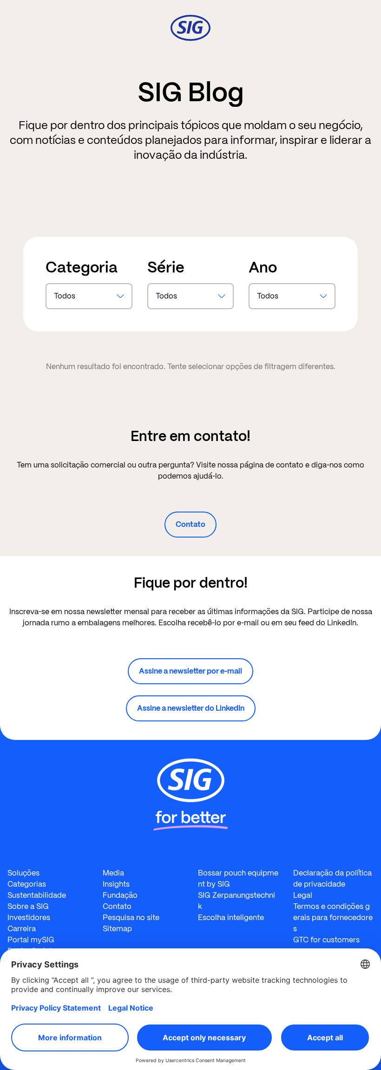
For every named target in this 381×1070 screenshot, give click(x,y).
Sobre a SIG (28, 906)
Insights (116, 884)
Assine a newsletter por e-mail (190, 671)
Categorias (26, 884)
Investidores (28, 917)
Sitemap (117, 929)
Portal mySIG (30, 940)
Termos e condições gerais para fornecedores (333, 917)
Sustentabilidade (36, 895)
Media (113, 873)
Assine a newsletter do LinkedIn (190, 708)
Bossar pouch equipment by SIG (238, 878)
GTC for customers (326, 940)
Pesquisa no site (131, 917)
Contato (190, 524)
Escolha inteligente (231, 917)
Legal (302, 895)
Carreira (21, 929)
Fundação (120, 895)
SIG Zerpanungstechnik (236, 900)
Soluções (23, 873)
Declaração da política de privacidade (332, 878)
